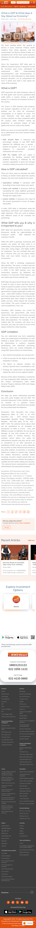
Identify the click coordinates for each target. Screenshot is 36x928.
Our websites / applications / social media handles (27, 846)
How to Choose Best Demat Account (7, 790)
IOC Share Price (6, 737)
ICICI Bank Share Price (26, 762)
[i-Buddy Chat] (27, 923)
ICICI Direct (5, 874)
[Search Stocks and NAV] (31, 2)
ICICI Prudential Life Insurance (7, 865)
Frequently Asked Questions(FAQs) (24, 725)
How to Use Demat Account (7, 786)
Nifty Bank (4, 843)
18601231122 (18, 665)
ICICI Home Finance (7, 876)
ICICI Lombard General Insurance (8, 861)
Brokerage (22, 691)
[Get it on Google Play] (25, 912)
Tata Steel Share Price (8, 742)
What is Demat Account (8, 783)
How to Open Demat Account (7, 812)
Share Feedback (24, 523)
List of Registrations (25, 736)
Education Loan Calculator (27, 803)
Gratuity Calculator (25, 788)
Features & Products (25, 729)
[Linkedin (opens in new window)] (22, 902)
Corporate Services (25, 706)
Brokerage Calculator (25, 791)
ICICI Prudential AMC (7, 869)
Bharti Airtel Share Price (26, 757)
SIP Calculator (23, 796)
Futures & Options (6, 709)
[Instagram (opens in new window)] (12, 902)
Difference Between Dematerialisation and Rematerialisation (8, 779)
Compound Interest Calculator (25, 775)
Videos (21, 831)
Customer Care (24, 699)
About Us (22, 709)
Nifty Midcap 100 (6, 836)
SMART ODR (23, 718)
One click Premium (25, 696)
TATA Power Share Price (26, 754)
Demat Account (24, 813)
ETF (3, 704)
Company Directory (7, 744)
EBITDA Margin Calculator (27, 778)
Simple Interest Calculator (27, 771)
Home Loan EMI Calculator (27, 801)
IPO (3, 711)
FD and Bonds (5, 699)
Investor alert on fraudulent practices (27, 721)
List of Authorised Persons (27, 850)
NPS (3, 706)
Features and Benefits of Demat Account (8, 794)
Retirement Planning (25, 694)
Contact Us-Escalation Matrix (26, 712)
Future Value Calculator (26, 781)
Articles (22, 825)
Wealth (22, 701)
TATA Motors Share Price (26, 764)
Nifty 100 (4, 841)
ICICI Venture (5, 871)
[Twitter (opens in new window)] (17, 902)
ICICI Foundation (6, 856)
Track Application (24, 855)
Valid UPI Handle (24, 739)
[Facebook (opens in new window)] (8, 902)
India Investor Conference (9, 716)
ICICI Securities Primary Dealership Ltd (8, 879)
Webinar (22, 828)
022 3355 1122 (18, 669)
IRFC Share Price (6, 734)
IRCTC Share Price (6, 732)
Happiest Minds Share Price (26, 748)
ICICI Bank (4, 853)
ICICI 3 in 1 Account (25, 811)
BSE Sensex (5, 833)
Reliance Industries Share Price (9, 728)
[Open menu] (34, 2)
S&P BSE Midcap (6, 828)
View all (31, 540)
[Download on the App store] (11, 912)
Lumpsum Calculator (25, 783)
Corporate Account (25, 818)
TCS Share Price (24, 752)
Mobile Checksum (24, 852)
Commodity (5, 696)
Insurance (4, 701)
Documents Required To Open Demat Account (8, 798)
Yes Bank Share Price (7, 739)
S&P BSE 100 (5, 831)
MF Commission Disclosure (27, 734)
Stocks (3, 691)
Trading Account (24, 816)
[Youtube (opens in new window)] (26, 902)
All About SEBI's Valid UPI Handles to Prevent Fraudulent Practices (9, 773)
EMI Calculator (23, 786)
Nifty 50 (4, 846)
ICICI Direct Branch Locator (27, 731)
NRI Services (23, 704)
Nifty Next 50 (5, 838)
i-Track (21, 843)
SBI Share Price (6, 725)
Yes (5, 527)
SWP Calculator (24, 793)
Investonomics (24, 836)
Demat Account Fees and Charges (9, 802)
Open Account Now (23, 2)
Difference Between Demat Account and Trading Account (7, 807)
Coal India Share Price (26, 759)
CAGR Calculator (24, 798)
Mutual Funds (5, 694)
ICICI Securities (6, 858)
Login (13, 2)
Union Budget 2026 (7, 714)
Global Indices (5, 825)
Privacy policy (23, 715)
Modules (22, 833)
